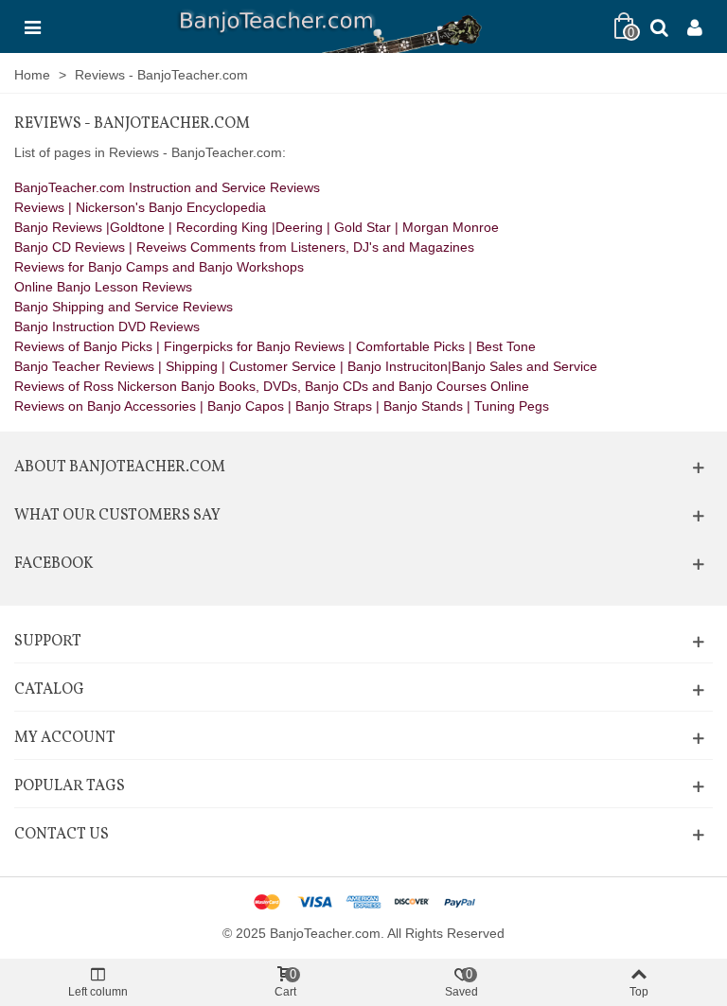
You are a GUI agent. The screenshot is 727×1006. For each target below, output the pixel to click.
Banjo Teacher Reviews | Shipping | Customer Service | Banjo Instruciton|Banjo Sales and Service (305, 366)
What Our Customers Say (117, 515)
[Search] (659, 26)
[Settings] (695, 26)
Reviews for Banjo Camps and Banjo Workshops (159, 266)
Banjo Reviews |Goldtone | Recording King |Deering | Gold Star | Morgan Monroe (256, 227)
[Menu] (32, 26)
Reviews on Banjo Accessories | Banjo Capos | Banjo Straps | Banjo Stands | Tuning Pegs (281, 406)
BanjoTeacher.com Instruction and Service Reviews (167, 187)
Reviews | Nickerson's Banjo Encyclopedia (140, 207)
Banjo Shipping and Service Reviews (123, 306)
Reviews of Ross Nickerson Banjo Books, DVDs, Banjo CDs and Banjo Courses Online (271, 386)
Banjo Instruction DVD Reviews (107, 326)
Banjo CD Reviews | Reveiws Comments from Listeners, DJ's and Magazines (244, 247)
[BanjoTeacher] (328, 26)
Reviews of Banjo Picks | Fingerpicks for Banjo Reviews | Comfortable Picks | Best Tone (275, 346)
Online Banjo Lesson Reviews (103, 286)
